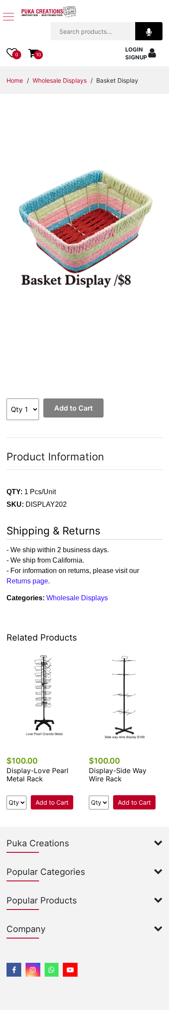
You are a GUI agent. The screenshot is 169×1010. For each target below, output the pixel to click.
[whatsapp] (51, 970)
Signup (136, 57)
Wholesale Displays (59, 80)
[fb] (13, 970)
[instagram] (33, 970)
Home (14, 80)
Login (134, 49)
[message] (70, 970)
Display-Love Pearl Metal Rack (37, 774)
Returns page (27, 581)
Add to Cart (73, 408)
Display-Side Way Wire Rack (117, 774)
